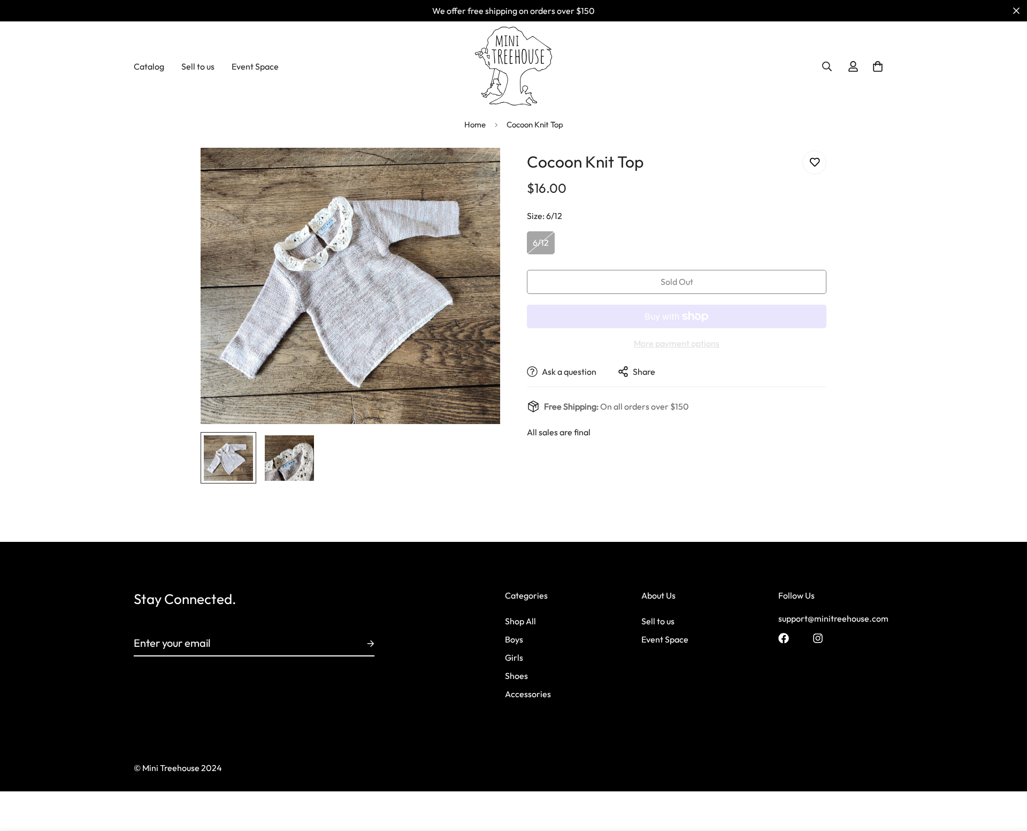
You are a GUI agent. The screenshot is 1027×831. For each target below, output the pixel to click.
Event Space (255, 66)
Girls (514, 657)
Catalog (149, 66)
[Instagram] (818, 638)
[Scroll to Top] (1006, 772)
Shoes (516, 675)
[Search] (827, 66)
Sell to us (197, 66)
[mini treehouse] (514, 66)
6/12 (541, 242)
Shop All (520, 620)
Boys (514, 638)
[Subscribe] (362, 643)
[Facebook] (783, 638)
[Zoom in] (477, 170)
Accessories (528, 693)
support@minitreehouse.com (833, 618)
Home (475, 124)
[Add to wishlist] (814, 162)
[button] (877, 66)
